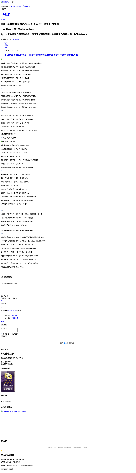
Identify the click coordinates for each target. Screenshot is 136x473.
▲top (2, 321)
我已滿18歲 (4, 469)
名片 (5, 47)
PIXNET (54, 447)
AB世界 (6, 14)
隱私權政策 (78, 447)
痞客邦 (10, 310)
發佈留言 (3, 336)
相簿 (5, 43)
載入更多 (3, 325)
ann (2, 300)
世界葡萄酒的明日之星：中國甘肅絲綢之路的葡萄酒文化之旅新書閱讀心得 (41, 55)
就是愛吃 (15, 318)
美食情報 (16, 39)
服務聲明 (85, 447)
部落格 (6, 45)
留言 (14, 310)
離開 (10, 469)
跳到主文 (4, 19)
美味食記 (15, 316)
